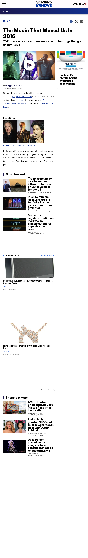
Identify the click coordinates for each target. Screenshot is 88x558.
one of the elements (20, 103)
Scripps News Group (14, 86)
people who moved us (22, 96)
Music (6, 21)
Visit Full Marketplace (47, 255)
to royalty (19, 99)
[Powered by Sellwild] (51, 390)
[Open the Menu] (4, 4)
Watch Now (79, 4)
